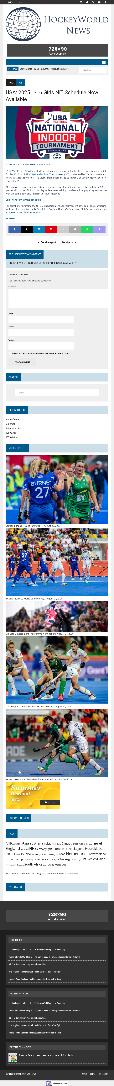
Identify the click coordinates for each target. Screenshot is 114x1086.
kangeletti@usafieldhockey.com (24, 212)
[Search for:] (57, 392)
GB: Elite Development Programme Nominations (31, 633)
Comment (12, 287)
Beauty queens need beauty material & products (50, 1055)
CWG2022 (81, 844)
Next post (67, 242)
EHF (96, 843)
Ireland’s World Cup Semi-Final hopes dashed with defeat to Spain (34, 978)
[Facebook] (105, 2)
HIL (66, 849)
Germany (41, 849)
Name (10, 313)
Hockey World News (25, 164)
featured (25, 849)
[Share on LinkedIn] (39, 229)
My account (103, 1074)
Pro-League (52, 859)
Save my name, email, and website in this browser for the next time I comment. (40, 353)
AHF (9, 843)
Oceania (10, 859)
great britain (55, 849)
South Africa (33, 864)
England (13, 848)
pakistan (39, 859)
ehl (101, 843)
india (10, 853)
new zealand (97, 854)
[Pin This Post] (51, 229)
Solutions (20, 865)
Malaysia (39, 854)
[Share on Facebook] (14, 229)
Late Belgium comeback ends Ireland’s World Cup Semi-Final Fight (34, 971)
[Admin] (12, 1059)
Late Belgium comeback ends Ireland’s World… (30, 706)
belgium (49, 843)
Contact (11, 2)
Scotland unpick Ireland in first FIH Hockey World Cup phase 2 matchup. (37, 949)
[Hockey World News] (57, 24)
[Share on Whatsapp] (87, 229)
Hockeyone (76, 849)
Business (58, 844)
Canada (66, 843)
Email (10, 327)
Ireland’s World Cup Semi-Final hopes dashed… (30, 779)
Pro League (78, 860)
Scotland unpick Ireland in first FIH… (25, 525)
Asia (25, 843)
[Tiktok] (87, 2)
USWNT (13, 218)
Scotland (98, 858)
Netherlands (77, 853)
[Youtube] (99, 2)
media (46, 855)
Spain (45, 865)
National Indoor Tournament (47, 174)
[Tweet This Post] (27, 229)
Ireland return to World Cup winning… (26, 598)
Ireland (26, 854)
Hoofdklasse (94, 848)
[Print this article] (75, 229)
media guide (53, 854)
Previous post (48, 242)
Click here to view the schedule (23, 199)
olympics (20, 859)
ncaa (62, 854)
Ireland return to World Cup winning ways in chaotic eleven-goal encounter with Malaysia (44, 956)
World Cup (60, 864)
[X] (93, 2)
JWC (33, 854)
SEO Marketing (11, 865)
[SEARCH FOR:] (93, 70)
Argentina (17, 843)
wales (51, 864)
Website (11, 340)
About (21, 2)
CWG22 (75, 844)
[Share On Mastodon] (99, 229)
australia (36, 843)
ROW (87, 859)
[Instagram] (81, 2)
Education (89, 844)
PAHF (29, 859)
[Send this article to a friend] (63, 229)
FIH (32, 848)
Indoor (17, 854)
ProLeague (66, 859)
